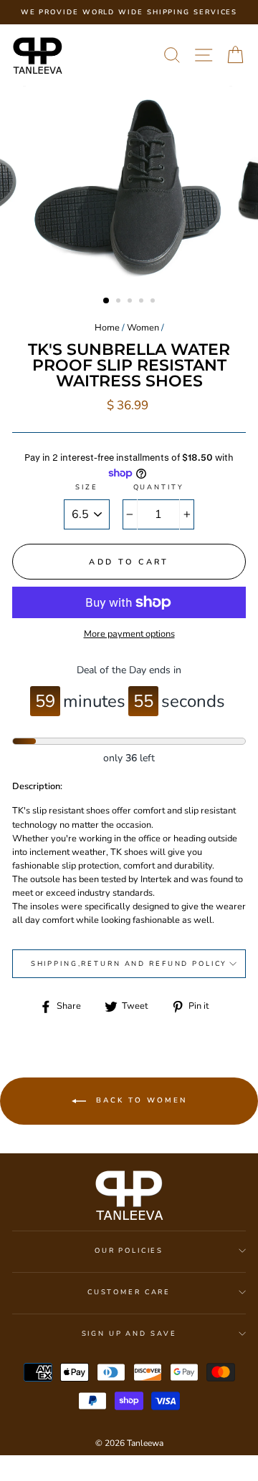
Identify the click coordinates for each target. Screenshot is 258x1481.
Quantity (158, 487)
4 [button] (142, 302)
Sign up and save (129, 1333)
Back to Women (139, 1101)
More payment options (129, 633)
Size (86, 487)
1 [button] (106, 301)
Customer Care (129, 1291)
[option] (129, 12)
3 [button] (131, 302)
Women (143, 327)
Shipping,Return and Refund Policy (129, 963)
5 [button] (154, 302)
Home (107, 327)
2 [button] (119, 302)
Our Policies (129, 1250)
